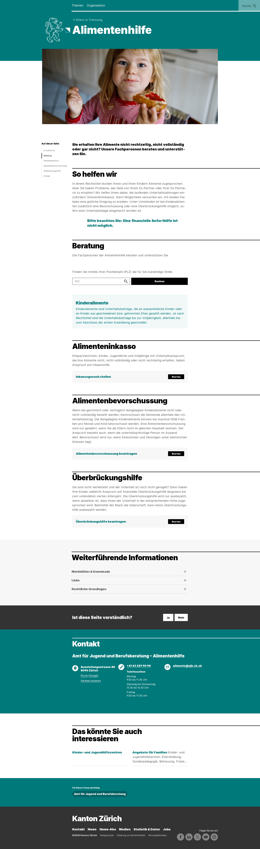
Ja (168, 617)
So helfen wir (49, 150)
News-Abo (108, 829)
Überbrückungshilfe (52, 171)
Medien (125, 829)
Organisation (96, 5)
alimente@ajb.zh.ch (187, 665)
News (92, 829)
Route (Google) (89, 675)
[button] (130, 377)
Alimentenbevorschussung (55, 166)
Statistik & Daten (147, 829)
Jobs (167, 829)
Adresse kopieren (91, 680)
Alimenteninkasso (51, 161)
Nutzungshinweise (157, 835)
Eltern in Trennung (89, 20)
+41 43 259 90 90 (139, 665)
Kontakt (46, 176)
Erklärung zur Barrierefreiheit (131, 835)
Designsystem (107, 835)
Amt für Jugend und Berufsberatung (100, 794)
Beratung (48, 155)
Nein (181, 617)
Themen (77, 5)
